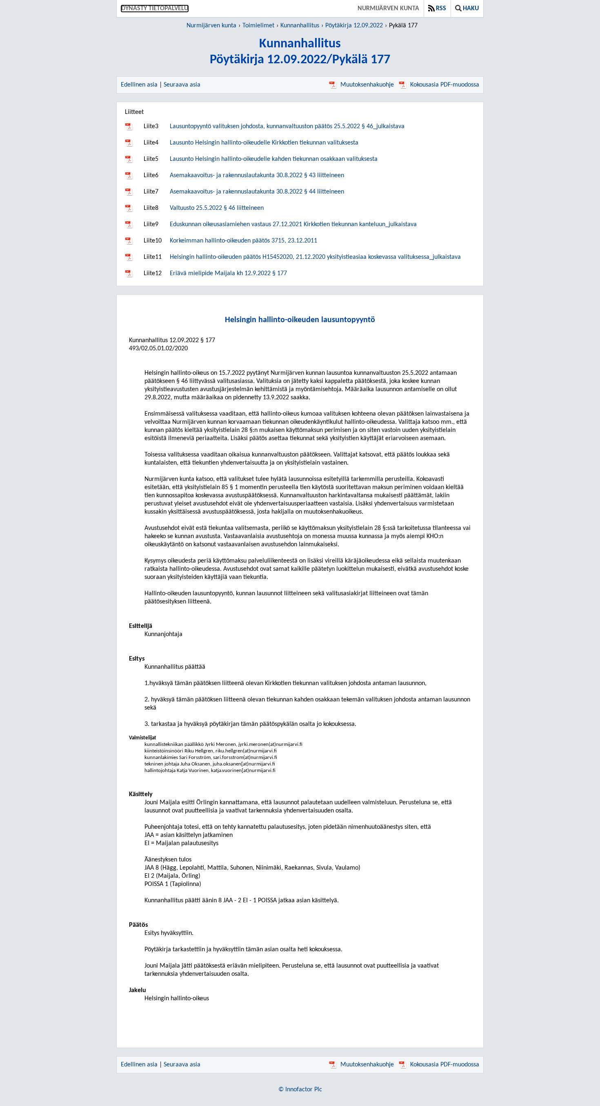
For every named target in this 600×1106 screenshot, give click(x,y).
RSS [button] (441, 8)
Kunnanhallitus (299, 25)
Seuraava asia (182, 85)
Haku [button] (471, 8)
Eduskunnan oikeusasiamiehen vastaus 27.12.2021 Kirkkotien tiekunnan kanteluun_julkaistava (293, 224)
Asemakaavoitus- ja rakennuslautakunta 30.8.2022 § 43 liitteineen (257, 175)
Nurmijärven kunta (388, 8)
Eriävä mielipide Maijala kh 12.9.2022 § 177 (228, 273)
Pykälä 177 (403, 25)
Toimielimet (258, 25)
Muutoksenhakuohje (367, 85)
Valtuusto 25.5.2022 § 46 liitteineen (217, 208)
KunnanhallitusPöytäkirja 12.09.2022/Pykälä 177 (300, 52)
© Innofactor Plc (300, 1089)
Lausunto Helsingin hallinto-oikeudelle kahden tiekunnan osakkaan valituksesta (274, 159)
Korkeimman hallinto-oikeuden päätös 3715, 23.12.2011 (243, 241)
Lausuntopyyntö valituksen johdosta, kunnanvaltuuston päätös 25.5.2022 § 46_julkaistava (287, 126)
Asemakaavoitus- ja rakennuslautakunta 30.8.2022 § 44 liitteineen (257, 192)
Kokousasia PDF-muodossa (444, 85)
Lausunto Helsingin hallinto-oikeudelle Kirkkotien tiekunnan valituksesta (264, 143)
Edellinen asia (139, 85)
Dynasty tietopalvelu (154, 8)
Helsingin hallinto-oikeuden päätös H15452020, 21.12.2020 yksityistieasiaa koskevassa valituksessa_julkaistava (315, 257)
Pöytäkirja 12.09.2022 (354, 25)
